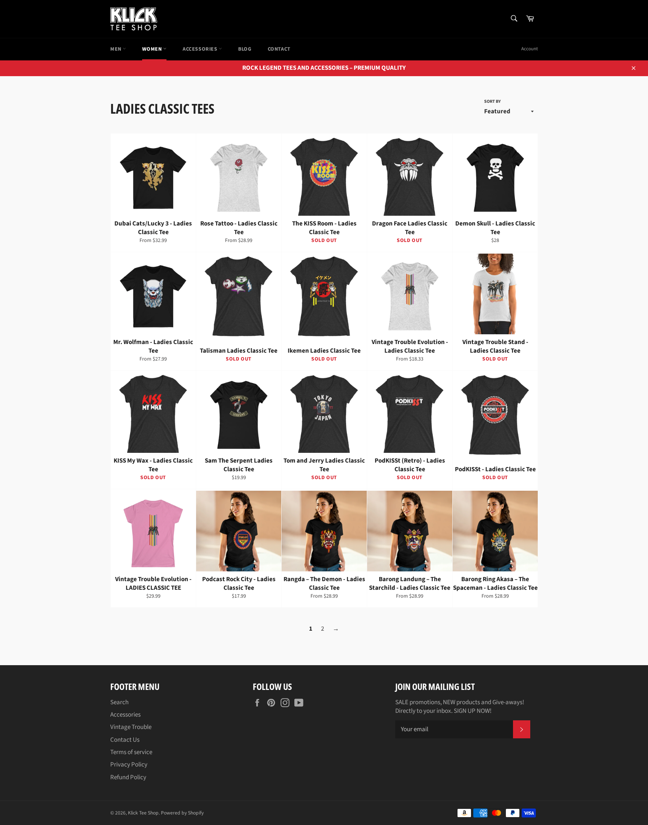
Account (529, 48)
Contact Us (125, 739)
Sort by (492, 102)
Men (116, 49)
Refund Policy (128, 777)
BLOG (244, 49)
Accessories (201, 49)
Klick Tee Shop (143, 812)
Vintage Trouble (131, 727)
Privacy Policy (128, 764)
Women (152, 49)
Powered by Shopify (182, 812)
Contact (279, 49)
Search (119, 702)
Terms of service (131, 752)
